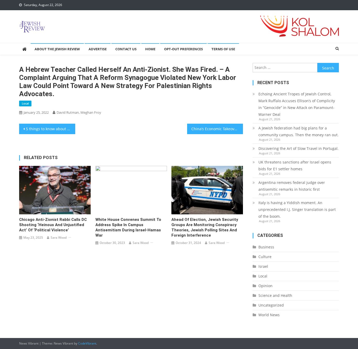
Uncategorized (271, 305)
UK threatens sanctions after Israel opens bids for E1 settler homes (294, 165)
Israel (263, 266)
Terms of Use (223, 49)
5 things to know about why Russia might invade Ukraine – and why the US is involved (50, 128)
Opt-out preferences (183, 49)
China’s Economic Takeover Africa (217, 128)
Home (150, 49)
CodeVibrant (87, 343)
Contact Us (126, 49)
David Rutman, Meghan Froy (79, 112)
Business (266, 246)
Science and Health (275, 295)
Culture (265, 256)
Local (25, 103)
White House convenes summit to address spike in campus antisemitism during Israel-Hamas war (128, 227)
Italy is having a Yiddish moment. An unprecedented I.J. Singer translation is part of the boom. (297, 209)
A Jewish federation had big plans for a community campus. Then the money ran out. (298, 131)
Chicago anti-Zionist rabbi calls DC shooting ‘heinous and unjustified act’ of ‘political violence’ (53, 224)
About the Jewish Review (57, 49)
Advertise (98, 49)
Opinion (265, 285)
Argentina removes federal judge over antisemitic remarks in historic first (291, 186)
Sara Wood (59, 237)
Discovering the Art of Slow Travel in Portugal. (298, 148)
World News (269, 314)
